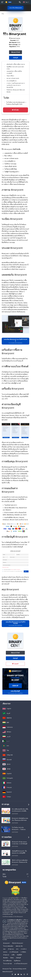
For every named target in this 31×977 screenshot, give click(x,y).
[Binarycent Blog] (15, 884)
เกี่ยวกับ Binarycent (17, 943)
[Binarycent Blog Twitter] (14, 974)
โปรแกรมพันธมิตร (8, 946)
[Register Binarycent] (15, 679)
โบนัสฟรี (15, 664)
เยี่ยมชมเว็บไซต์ (15, 52)
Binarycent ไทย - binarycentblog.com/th (14, 969)
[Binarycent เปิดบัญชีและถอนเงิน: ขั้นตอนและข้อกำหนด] (6, 820)
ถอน (4, 949)
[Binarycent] (15, 647)
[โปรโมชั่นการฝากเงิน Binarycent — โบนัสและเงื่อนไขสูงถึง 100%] (6, 829)
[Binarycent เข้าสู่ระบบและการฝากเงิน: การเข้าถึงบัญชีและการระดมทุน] (6, 843)
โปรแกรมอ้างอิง (7, 963)
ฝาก (17, 949)
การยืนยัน (23, 952)
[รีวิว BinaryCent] (15, 324)
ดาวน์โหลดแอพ (14, 952)
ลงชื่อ (13, 955)
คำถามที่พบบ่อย (7, 960)
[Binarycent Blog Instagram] (23, 974)
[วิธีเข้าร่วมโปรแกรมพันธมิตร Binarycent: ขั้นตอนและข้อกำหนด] (6, 862)
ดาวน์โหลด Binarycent (20, 963)
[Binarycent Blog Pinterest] (26, 974)
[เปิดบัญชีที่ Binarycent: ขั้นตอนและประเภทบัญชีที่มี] (6, 853)
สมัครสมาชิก (19, 946)
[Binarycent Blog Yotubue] (17, 974)
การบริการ (24, 949)
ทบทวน (5, 952)
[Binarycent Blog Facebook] (11, 974)
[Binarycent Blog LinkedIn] (20, 974)
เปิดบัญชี (15, 57)
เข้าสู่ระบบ (11, 949)
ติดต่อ (12, 957)
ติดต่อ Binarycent (7, 971)
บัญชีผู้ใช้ (19, 955)
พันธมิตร (5, 957)
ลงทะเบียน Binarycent (15, 7)
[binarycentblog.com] (8, 2)
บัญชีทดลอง (17, 960)
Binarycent (6, 943)
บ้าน (3, 13)
